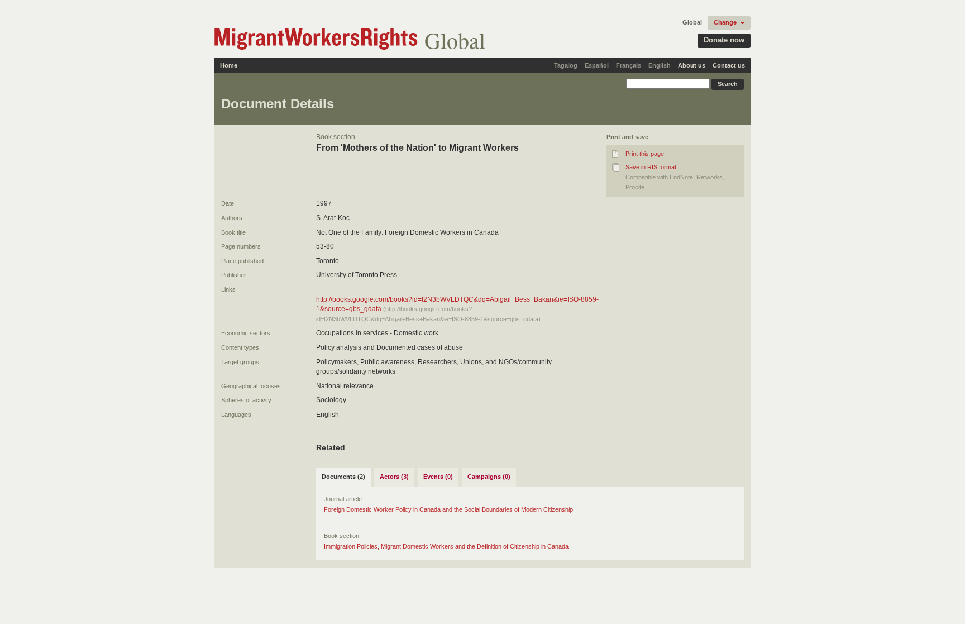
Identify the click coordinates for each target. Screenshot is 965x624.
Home (228, 65)
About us (691, 65)
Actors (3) (394, 476)
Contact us (729, 65)
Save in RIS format (650, 167)
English (659, 65)
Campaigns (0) (488, 476)
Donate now (724, 40)
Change (725, 22)
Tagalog (565, 65)
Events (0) (438, 476)
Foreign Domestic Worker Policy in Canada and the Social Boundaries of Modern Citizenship (448, 509)
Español (597, 65)
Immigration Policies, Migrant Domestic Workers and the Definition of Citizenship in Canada (446, 546)
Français (628, 65)
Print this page (644, 153)
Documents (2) (343, 476)
